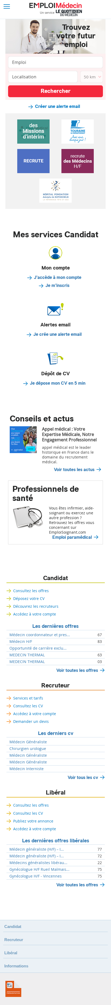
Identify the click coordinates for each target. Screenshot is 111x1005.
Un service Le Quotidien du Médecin (61, 13)
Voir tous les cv (83, 777)
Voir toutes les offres (77, 670)
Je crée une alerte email (57, 334)
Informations (16, 966)
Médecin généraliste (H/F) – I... (36, 849)
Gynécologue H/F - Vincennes (35, 876)
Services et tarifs (28, 698)
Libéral (55, 792)
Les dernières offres (55, 626)
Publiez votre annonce (33, 821)
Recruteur (55, 685)
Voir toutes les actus (74, 469)
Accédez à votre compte (34, 614)
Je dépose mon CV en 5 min (57, 383)
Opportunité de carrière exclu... (38, 648)
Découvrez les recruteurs (35, 606)
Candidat (55, 578)
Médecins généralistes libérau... (38, 862)
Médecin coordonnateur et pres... (39, 634)
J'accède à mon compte (57, 277)
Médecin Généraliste (28, 742)
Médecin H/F (20, 641)
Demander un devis (31, 721)
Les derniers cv (55, 733)
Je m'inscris (58, 285)
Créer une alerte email (57, 106)
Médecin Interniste (26, 768)
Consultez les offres (31, 590)
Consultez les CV (28, 705)
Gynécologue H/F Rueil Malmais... (39, 869)
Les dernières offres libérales (55, 840)
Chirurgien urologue (27, 748)
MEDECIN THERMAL (27, 655)
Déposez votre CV (28, 598)
